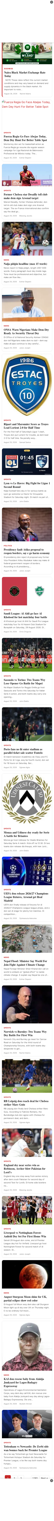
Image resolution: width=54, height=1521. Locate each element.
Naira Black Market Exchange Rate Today (24, 74)
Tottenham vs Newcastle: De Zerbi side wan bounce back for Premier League (26, 1448)
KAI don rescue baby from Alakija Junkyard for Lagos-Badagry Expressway (24, 1382)
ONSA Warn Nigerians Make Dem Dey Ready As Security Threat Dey (26, 331)
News (6, 260)
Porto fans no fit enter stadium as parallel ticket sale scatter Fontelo (23, 751)
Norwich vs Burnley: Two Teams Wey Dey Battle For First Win (25, 1033)
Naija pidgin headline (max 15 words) (25, 264)
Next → (44, 1478)
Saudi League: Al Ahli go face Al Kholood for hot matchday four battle (25, 615)
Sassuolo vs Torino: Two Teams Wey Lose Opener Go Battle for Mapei (24, 681)
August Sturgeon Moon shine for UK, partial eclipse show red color (25, 1298)
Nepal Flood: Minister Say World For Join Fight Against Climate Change (25, 963)
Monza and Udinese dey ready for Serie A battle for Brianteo (26, 834)
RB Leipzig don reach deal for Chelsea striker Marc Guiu (26, 1103)
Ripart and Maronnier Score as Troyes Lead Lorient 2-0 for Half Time (26, 426)
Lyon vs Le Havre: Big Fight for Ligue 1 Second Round (27, 485)
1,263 (35, 1478)
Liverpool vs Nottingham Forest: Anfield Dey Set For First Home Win (25, 1234)
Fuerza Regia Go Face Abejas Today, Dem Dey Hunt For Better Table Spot (25, 138)
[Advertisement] (27, 21)
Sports (7, 133)
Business (8, 69)
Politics (8, 546)
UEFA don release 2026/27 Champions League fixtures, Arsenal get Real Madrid (26, 897)
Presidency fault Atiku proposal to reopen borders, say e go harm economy (27, 551)
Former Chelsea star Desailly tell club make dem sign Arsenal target (25, 196)
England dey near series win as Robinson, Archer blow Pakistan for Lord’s (24, 1168)
